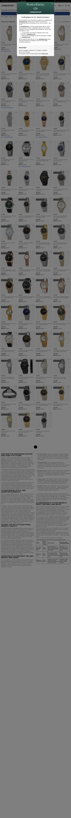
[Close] (52, 4)
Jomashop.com (23, 21)
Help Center (45, 53)
